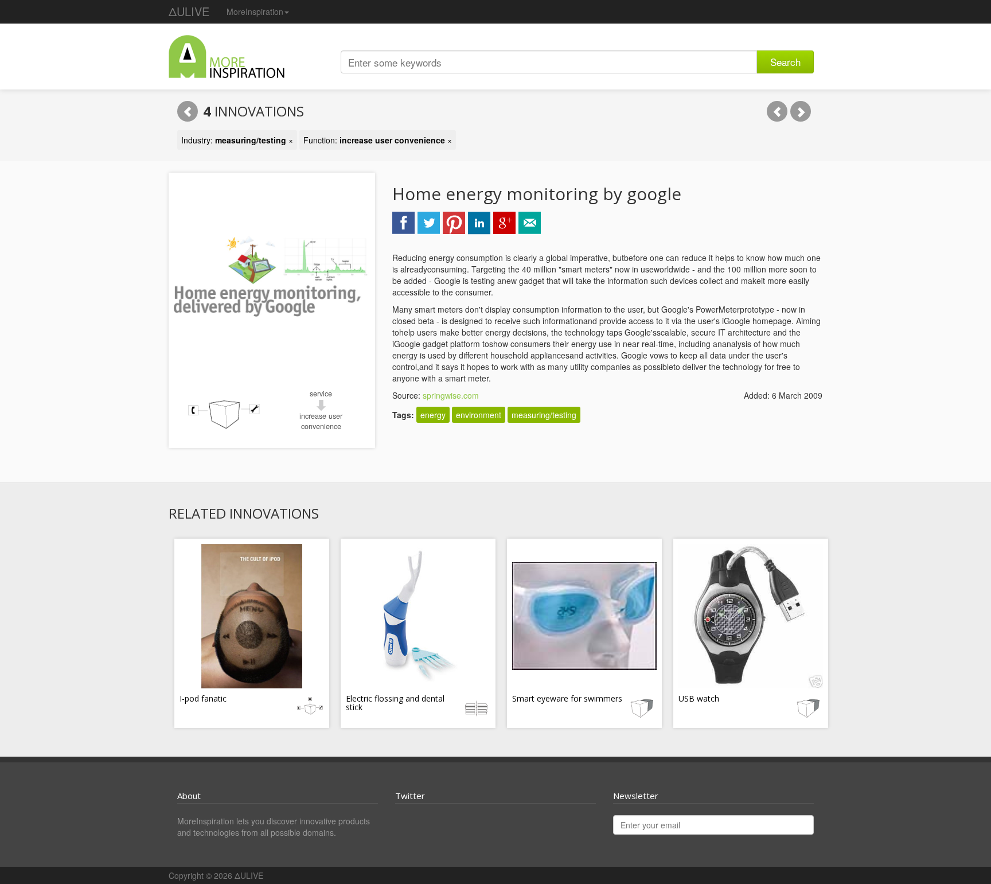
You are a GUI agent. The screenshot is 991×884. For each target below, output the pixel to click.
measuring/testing (544, 414)
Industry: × (237, 140)
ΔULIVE (189, 11)
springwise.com (451, 395)
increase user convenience (320, 421)
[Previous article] (777, 111)
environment (478, 414)
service (321, 393)
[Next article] (800, 111)
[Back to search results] (187, 111)
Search (785, 61)
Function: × (377, 140)
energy (433, 414)
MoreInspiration (255, 11)
